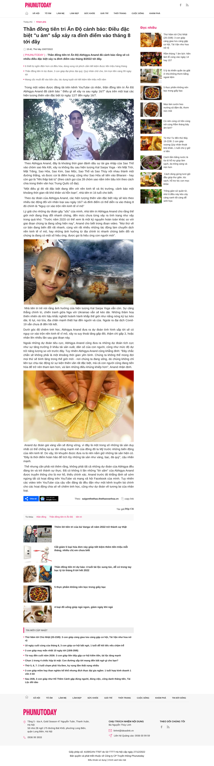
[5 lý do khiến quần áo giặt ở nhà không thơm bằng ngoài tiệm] (151, 76)
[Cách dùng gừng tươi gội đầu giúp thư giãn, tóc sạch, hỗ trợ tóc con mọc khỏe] (151, 179)
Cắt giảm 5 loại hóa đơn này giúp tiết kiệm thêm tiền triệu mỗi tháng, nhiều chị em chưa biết (91, 549)
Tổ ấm (48, 13)
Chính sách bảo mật (117, 760)
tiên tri (79, 517)
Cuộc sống (138, 13)
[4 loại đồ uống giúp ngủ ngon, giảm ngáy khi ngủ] (37, 614)
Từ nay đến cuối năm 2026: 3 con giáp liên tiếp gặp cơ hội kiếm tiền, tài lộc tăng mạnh (73, 655)
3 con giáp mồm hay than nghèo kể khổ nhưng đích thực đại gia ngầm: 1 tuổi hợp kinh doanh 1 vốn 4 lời (78, 672)
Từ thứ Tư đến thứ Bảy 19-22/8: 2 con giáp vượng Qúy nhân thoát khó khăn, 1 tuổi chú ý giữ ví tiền (177, 145)
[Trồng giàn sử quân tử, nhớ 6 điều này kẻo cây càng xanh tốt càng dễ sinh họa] (151, 196)
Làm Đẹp (74, 13)
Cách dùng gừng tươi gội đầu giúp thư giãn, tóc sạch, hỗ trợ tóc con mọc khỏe (177, 179)
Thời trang (120, 13)
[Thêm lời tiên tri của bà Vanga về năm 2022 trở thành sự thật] (37, 533)
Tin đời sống (179, 698)
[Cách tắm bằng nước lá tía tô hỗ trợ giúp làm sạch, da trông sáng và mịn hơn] (151, 162)
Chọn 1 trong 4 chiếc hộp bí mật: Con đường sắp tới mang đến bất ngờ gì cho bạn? (71, 660)
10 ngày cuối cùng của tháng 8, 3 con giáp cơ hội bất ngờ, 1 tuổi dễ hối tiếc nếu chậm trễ (74, 645)
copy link (129, 498)
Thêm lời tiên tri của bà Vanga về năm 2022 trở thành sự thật (90, 527)
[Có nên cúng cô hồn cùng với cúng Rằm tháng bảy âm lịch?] (151, 126)
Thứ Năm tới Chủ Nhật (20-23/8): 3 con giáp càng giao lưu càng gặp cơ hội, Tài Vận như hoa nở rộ (78, 639)
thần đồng (41, 517)
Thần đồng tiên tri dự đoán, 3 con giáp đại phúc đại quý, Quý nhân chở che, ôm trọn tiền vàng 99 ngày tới (78, 73)
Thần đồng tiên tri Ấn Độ (61, 517)
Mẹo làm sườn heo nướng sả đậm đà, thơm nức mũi (176, 107)
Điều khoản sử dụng (97, 760)
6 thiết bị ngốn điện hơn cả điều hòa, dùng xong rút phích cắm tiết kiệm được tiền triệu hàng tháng (76, 66)
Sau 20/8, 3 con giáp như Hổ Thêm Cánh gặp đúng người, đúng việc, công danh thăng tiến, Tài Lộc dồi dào (77, 681)
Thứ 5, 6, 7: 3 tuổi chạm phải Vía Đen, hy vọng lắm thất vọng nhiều (62, 665)
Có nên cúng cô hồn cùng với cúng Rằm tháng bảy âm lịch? (177, 124)
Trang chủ (27, 22)
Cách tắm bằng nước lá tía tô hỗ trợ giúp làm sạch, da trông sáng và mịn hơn (176, 162)
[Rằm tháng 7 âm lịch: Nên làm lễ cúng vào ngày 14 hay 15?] (151, 59)
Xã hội (36, 13)
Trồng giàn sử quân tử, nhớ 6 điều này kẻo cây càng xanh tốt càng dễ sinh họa (176, 195)
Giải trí (104, 13)
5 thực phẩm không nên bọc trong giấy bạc (80, 587)
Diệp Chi (129, 509)
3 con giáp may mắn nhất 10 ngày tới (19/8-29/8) (51, 650)
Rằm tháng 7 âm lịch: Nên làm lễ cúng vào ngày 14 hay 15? (177, 57)
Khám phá (154, 13)
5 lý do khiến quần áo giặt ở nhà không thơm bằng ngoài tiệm (177, 73)
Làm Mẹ (61, 13)
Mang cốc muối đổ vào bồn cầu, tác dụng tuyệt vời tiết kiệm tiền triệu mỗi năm (65, 79)
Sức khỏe (89, 13)
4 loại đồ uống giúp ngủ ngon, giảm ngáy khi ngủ (83, 607)
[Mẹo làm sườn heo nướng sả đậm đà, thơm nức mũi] (151, 110)
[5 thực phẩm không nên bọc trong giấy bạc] (37, 594)
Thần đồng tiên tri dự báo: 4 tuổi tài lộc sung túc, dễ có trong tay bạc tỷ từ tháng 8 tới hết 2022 (92, 569)
